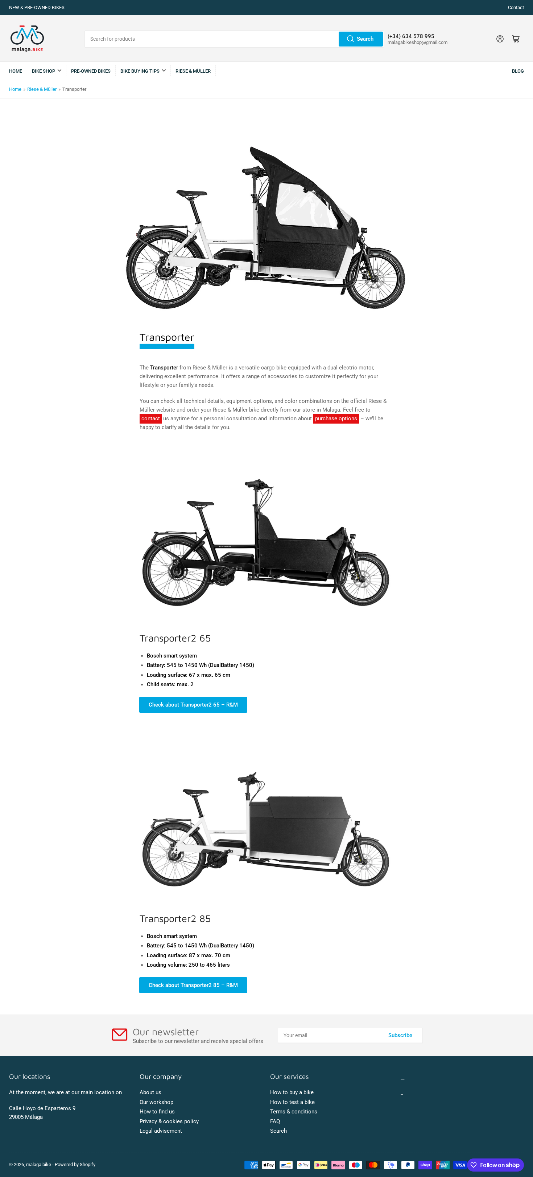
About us (150, 1092)
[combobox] (234, 39)
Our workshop (156, 1102)
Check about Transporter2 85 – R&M (193, 985)
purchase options (336, 418)
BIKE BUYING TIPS (140, 71)
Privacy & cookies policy (169, 1121)
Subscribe (400, 1035)
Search (365, 39)
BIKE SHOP (43, 71)
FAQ (275, 1121)
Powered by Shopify (75, 1164)
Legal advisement (161, 1131)
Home (15, 71)
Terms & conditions (293, 1111)
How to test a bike (292, 1102)
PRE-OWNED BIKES (91, 71)
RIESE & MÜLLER (193, 71)
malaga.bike (38, 1164)
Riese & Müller (42, 89)
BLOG (518, 71)
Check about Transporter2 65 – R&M (193, 704)
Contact (516, 7)
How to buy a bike (292, 1092)
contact (150, 418)
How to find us (157, 1111)
